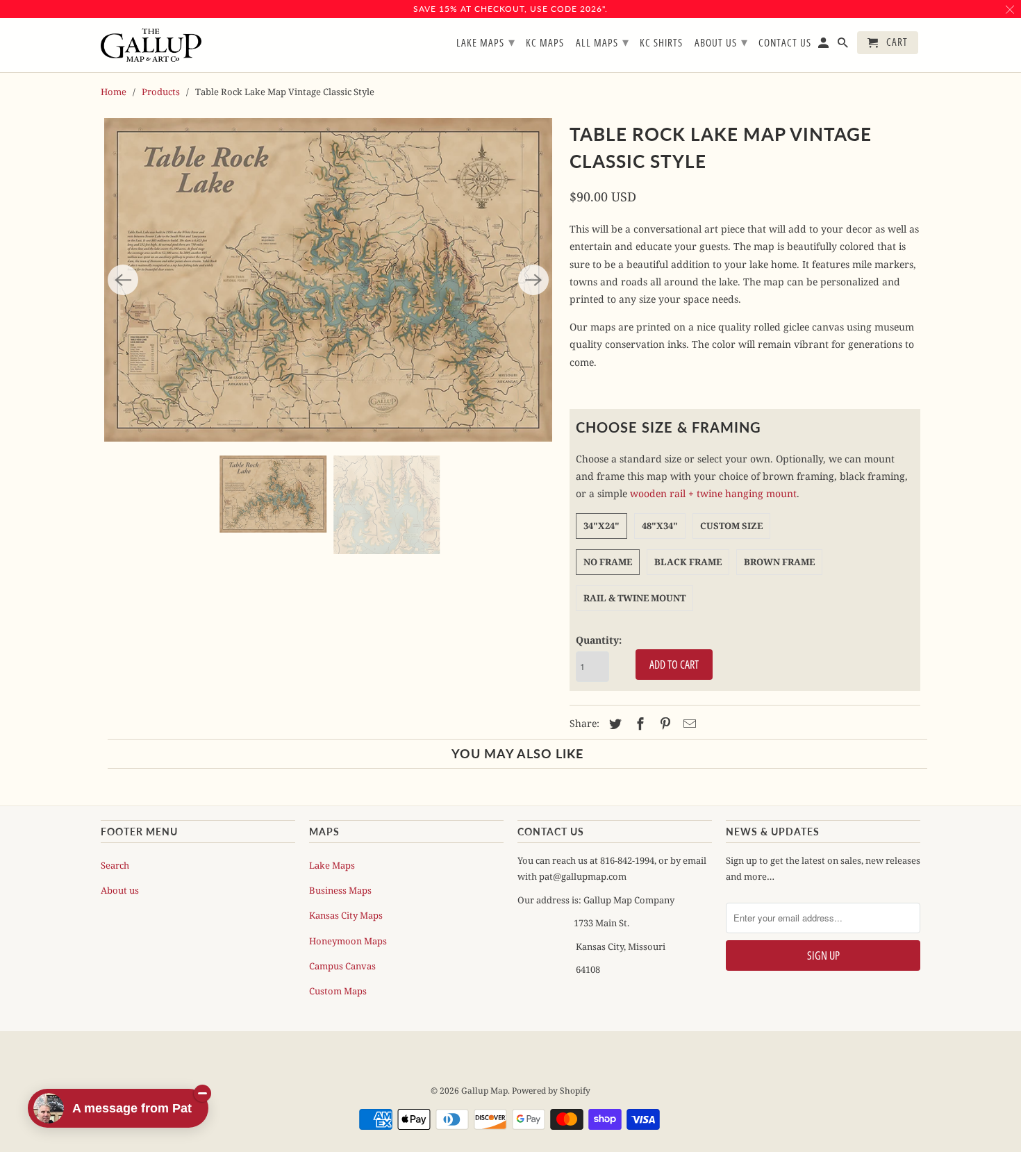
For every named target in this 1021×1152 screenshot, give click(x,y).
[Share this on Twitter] (613, 723)
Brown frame (779, 562)
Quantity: (599, 639)
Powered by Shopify (551, 1090)
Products (161, 91)
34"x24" (601, 525)
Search (115, 865)
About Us (721, 41)
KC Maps (545, 43)
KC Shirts (661, 43)
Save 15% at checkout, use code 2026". (510, 8)
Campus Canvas (342, 966)
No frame (607, 562)
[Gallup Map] (151, 45)
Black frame (688, 562)
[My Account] (824, 45)
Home (113, 91)
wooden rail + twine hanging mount (713, 493)
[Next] (533, 280)
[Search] (844, 45)
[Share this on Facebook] (638, 723)
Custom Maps (338, 991)
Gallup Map (484, 1090)
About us (120, 890)
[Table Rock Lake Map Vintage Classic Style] (328, 280)
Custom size (731, 525)
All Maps (602, 41)
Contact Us (784, 43)
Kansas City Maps (346, 915)
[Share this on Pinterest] (663, 723)
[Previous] (123, 280)
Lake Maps (332, 865)
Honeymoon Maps (348, 941)
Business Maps (340, 890)
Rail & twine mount (634, 598)
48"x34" (660, 525)
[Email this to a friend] (687, 723)
